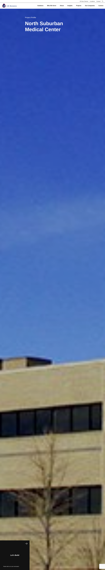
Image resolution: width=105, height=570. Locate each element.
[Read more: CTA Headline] (15, 555)
